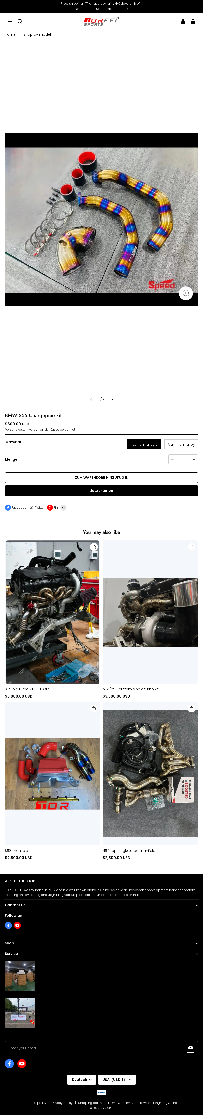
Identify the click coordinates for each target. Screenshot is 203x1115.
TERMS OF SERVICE (121, 1103)
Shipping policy (90, 1103)
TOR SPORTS (106, 1108)
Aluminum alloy (181, 444)
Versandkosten (16, 429)
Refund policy (36, 1103)
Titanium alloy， (144, 444)
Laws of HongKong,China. (159, 1103)
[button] (10, 21)
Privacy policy (62, 1103)
